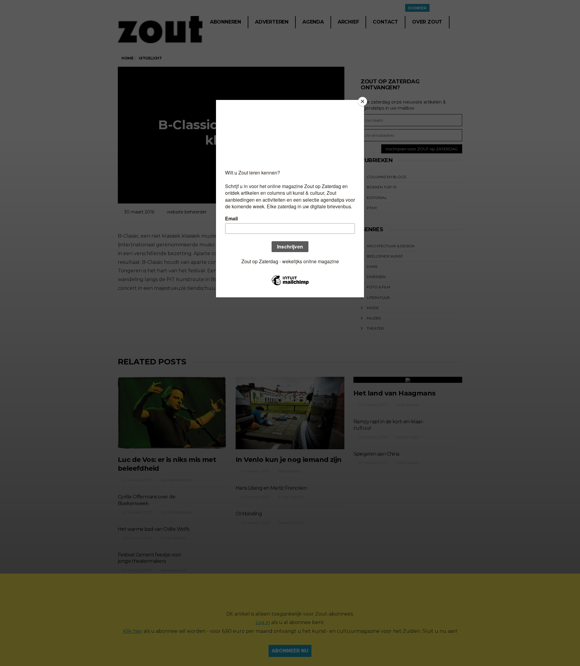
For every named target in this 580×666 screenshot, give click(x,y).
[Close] (362, 101)
